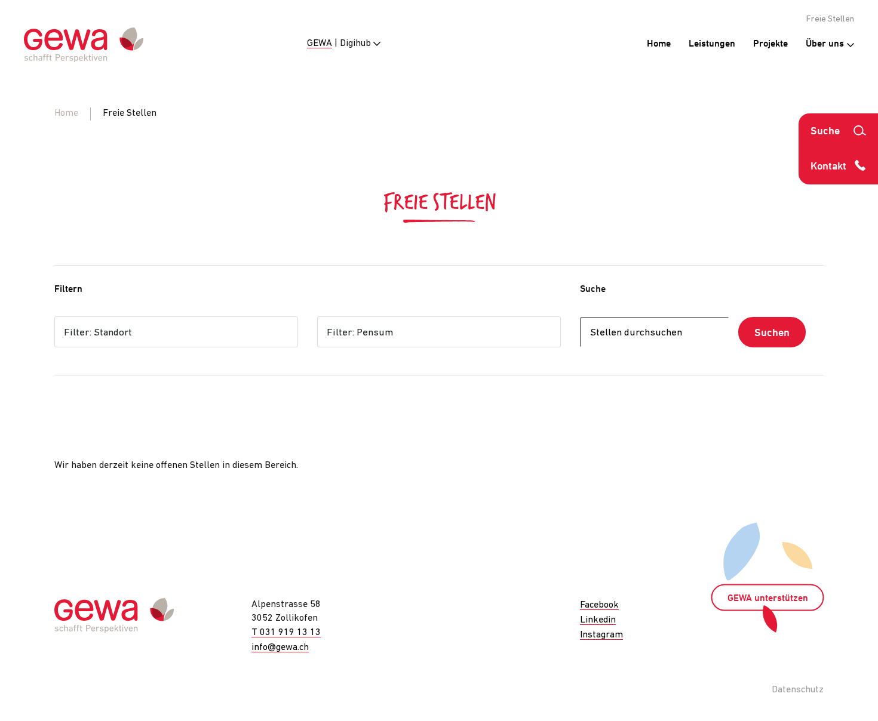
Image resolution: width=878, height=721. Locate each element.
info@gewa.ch (280, 647)
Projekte (770, 44)
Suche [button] (825, 131)
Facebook (599, 605)
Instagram (601, 635)
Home (659, 44)
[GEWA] (83, 45)
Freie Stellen (830, 19)
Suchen (772, 333)
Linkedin (598, 620)
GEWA (319, 43)
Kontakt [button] (828, 167)
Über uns (826, 44)
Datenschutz (798, 690)
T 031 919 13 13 (286, 632)
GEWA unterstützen (767, 599)
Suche (593, 289)
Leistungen (712, 44)
